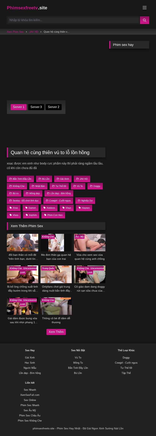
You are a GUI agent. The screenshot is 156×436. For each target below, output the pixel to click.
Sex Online (30, 400)
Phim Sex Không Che (30, 420)
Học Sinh (30, 362)
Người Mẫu (30, 368)
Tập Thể (126, 373)
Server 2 (53, 107)
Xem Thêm (56, 331)
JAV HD (33, 31)
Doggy (126, 357)
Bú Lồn (78, 373)
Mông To (78, 362)
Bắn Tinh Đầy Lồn (78, 368)
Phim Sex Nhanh (30, 405)
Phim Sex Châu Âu (29, 415)
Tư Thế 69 (126, 368)
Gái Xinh (30, 357)
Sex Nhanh (30, 390)
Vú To (78, 357)
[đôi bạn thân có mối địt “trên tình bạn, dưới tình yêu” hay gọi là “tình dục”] (22, 243)
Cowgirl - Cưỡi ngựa (126, 362)
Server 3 (36, 107)
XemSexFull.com (29, 395)
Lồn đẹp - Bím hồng (30, 373)
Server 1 (18, 107)
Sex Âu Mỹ (30, 410)
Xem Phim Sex (15, 31)
